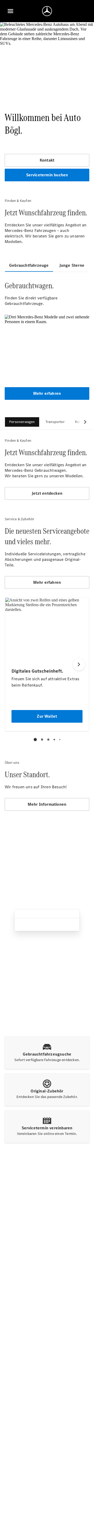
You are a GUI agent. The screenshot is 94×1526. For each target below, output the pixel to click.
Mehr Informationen (47, 804)
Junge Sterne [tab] (71, 265)
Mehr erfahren (47, 393)
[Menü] (10, 11)
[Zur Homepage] (47, 11)
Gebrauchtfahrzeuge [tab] (29, 265)
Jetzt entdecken (47, 493)
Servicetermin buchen (47, 175)
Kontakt (47, 160)
